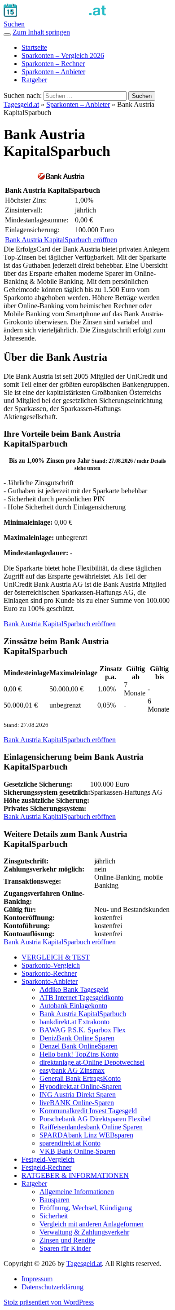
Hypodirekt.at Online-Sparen (80, 1086)
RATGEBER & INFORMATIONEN (75, 1175)
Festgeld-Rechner (46, 1167)
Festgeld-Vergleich (48, 1159)
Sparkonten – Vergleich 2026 (63, 55)
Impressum (37, 1279)
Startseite (34, 47)
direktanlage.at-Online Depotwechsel (91, 1062)
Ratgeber (34, 80)
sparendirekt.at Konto (70, 1143)
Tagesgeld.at (21, 104)
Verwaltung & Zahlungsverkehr (84, 1232)
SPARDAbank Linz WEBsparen (86, 1135)
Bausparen (54, 1200)
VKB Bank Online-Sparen (77, 1151)
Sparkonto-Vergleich (51, 965)
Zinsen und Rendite (67, 1240)
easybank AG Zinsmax (72, 1070)
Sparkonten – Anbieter (53, 71)
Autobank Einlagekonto (73, 1005)
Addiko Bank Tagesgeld (74, 989)
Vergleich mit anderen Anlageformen (91, 1224)
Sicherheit (53, 1216)
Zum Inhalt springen (41, 32)
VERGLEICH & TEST (56, 957)
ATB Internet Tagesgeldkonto (81, 997)
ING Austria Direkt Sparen (77, 1094)
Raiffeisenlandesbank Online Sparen (91, 1127)
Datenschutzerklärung (52, 1287)
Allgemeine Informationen (76, 1191)
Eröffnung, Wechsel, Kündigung (85, 1208)
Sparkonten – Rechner (53, 63)
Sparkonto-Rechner (49, 973)
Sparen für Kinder (65, 1248)
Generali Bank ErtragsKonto (80, 1078)
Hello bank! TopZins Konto (78, 1054)
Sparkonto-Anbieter (50, 981)
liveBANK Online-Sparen (76, 1102)
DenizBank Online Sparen (76, 1038)
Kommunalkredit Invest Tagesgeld (88, 1111)
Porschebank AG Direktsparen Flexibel (95, 1119)
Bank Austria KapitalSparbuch (82, 1014)
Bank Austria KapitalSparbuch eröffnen (61, 239)
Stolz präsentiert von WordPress (49, 1302)
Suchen (14, 24)
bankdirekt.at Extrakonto (74, 1022)
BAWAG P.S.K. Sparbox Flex (82, 1030)
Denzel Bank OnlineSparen (78, 1046)
